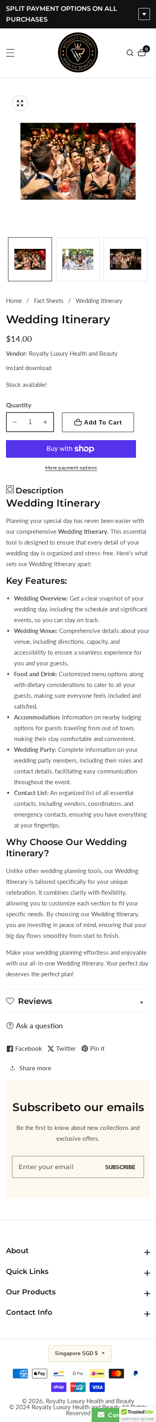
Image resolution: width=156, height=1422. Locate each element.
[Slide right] (147, 259)
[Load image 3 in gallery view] (126, 259)
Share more (35, 1068)
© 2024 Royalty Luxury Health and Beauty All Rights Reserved (78, 1410)
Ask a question (39, 1025)
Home (14, 300)
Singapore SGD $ (77, 1353)
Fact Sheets (49, 300)
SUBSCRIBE (120, 1167)
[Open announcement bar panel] (144, 14)
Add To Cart (103, 422)
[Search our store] (131, 52)
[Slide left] (9, 259)
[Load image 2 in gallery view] (78, 259)
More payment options (71, 468)
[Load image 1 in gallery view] (30, 259)
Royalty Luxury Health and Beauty (90, 1401)
